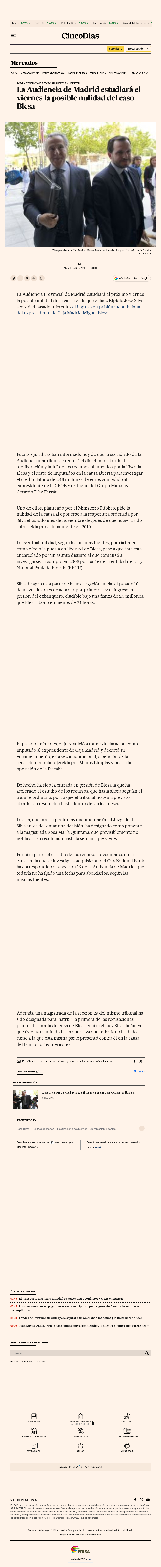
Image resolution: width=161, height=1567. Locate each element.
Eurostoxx (27, 1362)
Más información (26, 1146)
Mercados (24, 63)
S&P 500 (40, 23)
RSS (69, 1535)
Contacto (32, 1530)
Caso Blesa (23, 1128)
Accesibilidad (125, 1530)
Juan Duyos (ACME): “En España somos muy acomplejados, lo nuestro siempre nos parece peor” (84, 1326)
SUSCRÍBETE (115, 48)
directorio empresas (127, 1436)
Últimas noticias (139, 73)
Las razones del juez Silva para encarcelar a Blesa (88, 1092)
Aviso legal (43, 1530)
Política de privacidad (106, 1530)
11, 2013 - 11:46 (85, 268)
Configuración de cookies (81, 1530)
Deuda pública (98, 73)
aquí (98, 1147)
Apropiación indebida (103, 1128)
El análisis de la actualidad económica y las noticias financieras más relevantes (67, 1061)
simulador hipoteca (80, 1422)
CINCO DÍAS (48, 1098)
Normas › (139, 1071)
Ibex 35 (15, 23)
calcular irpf (34, 1422)
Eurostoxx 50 (100, 23)
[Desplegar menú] (13, 35)
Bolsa (14, 73)
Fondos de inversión (53, 73)
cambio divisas (80, 1436)
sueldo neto (127, 1422)
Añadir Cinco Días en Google (133, 278)
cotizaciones (33, 1451)
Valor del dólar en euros (136, 23)
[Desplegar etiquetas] (142, 1128)
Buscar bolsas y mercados (29, 1342)
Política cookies (59, 1530)
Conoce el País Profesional (80, 1467)
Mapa (63, 1535)
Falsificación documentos (72, 1128)
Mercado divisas (30, 73)
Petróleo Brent (69, 23)
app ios (80, 1451)
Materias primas (77, 73)
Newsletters (78, 1535)
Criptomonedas (117, 73)
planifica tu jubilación (34, 1436)
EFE (80, 264)
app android (127, 1451)
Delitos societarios (43, 1128)
